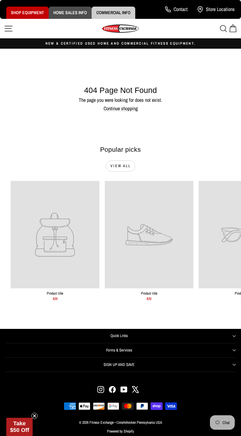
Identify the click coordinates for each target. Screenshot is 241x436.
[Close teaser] (34, 416)
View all (120, 165)
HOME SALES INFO (70, 12)
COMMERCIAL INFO (113, 12)
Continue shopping (121, 108)
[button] (19, 427)
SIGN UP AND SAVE (119, 364)
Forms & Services (119, 350)
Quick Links (119, 335)
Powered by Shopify (120, 431)
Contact (181, 9)
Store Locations (220, 9)
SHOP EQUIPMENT (27, 12)
